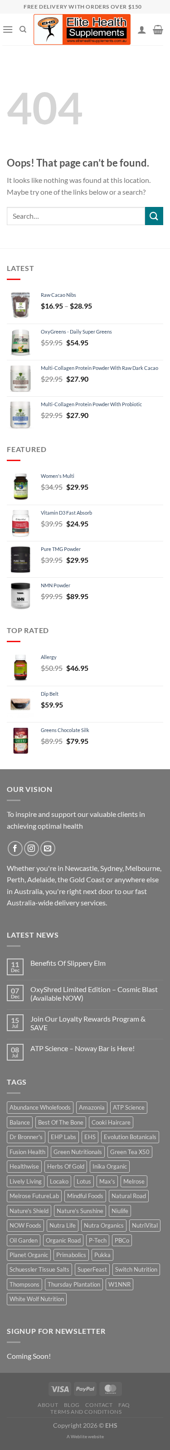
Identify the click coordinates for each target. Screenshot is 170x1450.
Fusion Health (27, 1151)
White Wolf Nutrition (37, 1299)
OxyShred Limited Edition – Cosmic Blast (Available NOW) (94, 993)
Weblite (79, 1436)
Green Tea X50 (130, 1151)
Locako (59, 1181)
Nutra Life (62, 1225)
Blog (72, 1404)
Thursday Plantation (74, 1284)
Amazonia (92, 1107)
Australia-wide (30, 902)
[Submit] (154, 216)
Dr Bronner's (26, 1136)
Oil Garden (24, 1240)
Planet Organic (29, 1254)
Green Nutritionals (77, 1151)
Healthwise (24, 1166)
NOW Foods (25, 1225)
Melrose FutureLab (34, 1195)
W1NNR (119, 1284)
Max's (107, 1181)
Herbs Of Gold (65, 1166)
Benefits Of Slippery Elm (68, 962)
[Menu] (7, 29)
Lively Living (26, 1181)
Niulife (120, 1210)
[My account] (141, 29)
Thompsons (24, 1284)
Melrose (134, 1181)
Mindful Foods (85, 1195)
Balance (20, 1122)
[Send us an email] (47, 848)
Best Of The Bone (60, 1122)
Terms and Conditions (85, 1411)
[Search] (22, 29)
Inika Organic (109, 1166)
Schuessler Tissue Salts (39, 1269)
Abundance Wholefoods (40, 1107)
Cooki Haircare (111, 1122)
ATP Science (129, 1107)
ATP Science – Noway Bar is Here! (82, 1048)
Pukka (102, 1254)
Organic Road (63, 1240)
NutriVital (145, 1225)
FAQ (124, 1404)
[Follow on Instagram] (31, 848)
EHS (90, 1136)
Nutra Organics (104, 1225)
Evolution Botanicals (130, 1136)
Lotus (84, 1181)
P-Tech (98, 1240)
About (48, 1404)
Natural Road (129, 1195)
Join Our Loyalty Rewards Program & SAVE (88, 1023)
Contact (98, 1404)
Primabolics (71, 1254)
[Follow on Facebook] (15, 848)
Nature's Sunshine (80, 1210)
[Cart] (158, 29)
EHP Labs (63, 1136)
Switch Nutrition (136, 1269)
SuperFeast (92, 1269)
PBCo (122, 1240)
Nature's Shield (29, 1210)
